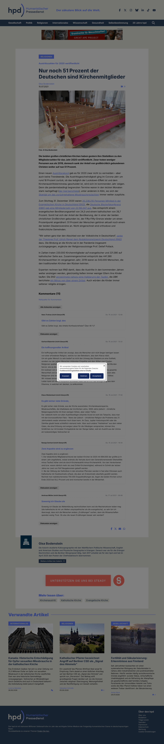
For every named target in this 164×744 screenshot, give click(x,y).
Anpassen (65, 376)
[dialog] (82, 372)
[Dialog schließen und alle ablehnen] (104, 365)
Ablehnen (83, 376)
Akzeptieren (96, 376)
